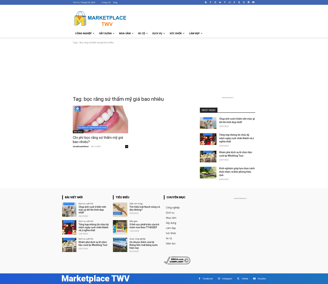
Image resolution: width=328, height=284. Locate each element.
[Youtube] (253, 2)
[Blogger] (206, 2)
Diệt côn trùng (135, 203)
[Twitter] (244, 2)
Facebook (208, 278)
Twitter (245, 278)
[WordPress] (248, 2)
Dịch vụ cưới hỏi (86, 203)
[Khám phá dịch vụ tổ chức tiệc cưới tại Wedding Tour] (208, 156)
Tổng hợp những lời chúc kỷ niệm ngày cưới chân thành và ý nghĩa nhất (236, 138)
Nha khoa (78, 132)
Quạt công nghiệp (137, 239)
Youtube (262, 278)
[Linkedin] (220, 2)
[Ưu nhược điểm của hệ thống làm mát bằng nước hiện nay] (120, 245)
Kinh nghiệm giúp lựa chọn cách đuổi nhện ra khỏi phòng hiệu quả (237, 171)
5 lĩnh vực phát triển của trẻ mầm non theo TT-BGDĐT (144, 226)
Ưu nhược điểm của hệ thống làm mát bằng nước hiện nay (143, 245)
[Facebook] (211, 2)
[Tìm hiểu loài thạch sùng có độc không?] (120, 210)
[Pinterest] (225, 2)
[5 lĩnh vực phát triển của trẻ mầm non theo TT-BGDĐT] (120, 227)
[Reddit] (229, 2)
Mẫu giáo (133, 221)
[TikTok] (234, 2)
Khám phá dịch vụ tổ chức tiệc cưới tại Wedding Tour (93, 243)
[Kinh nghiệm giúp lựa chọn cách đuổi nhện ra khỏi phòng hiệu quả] (208, 172)
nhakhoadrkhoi (81, 146)
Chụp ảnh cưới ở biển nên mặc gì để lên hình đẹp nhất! (92, 209)
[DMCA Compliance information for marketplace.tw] (177, 263)
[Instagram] (215, 2)
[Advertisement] (164, 70)
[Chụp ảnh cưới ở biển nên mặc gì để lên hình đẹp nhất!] (208, 123)
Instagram (227, 278)
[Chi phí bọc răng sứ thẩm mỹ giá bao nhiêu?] (100, 119)
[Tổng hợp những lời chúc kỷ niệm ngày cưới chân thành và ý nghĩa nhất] (208, 139)
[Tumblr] (239, 2)
